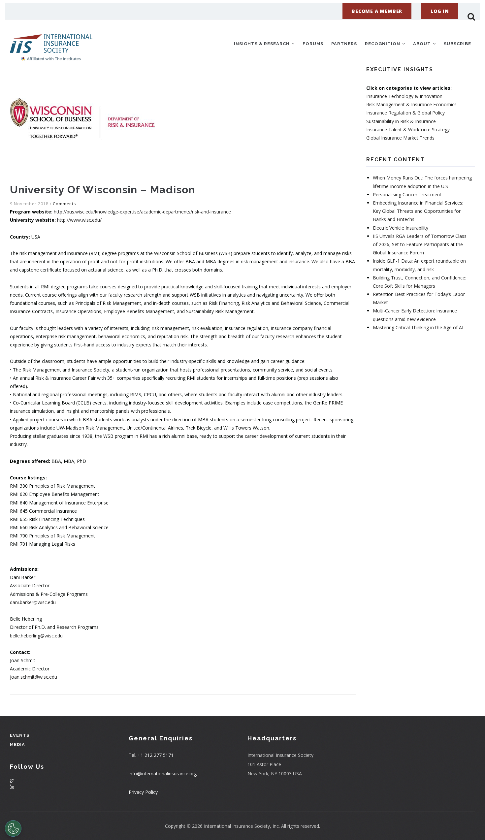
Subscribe (457, 43)
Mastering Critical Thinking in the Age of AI (418, 327)
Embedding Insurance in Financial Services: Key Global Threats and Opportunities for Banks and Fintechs (418, 211)
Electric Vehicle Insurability (400, 228)
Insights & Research (262, 43)
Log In (440, 11)
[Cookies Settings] (13, 828)
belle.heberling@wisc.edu (36, 635)
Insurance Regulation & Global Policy (405, 113)
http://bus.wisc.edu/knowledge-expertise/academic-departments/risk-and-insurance (142, 212)
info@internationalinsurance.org (163, 773)
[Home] (51, 42)
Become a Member (377, 11)
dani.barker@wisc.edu (33, 602)
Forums (313, 43)
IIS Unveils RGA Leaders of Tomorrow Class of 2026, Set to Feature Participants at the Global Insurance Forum (420, 244)
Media (17, 744)
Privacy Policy (143, 792)
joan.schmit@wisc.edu (33, 677)
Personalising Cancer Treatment (407, 194)
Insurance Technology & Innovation (404, 96)
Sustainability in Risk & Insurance (401, 121)
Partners (344, 43)
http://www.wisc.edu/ (79, 220)
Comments (64, 204)
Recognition (383, 43)
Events (19, 735)
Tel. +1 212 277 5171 (151, 755)
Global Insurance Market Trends (400, 138)
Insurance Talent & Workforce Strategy (408, 129)
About (422, 43)
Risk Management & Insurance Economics (411, 104)
